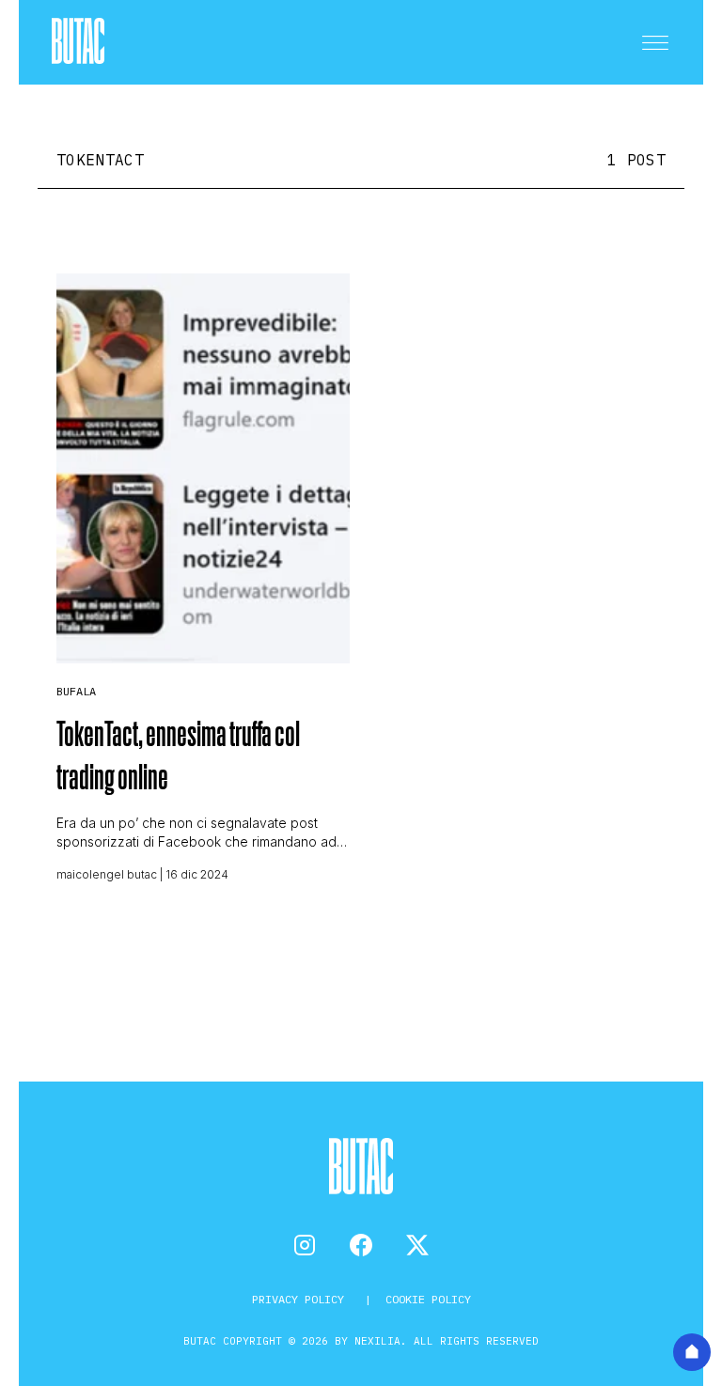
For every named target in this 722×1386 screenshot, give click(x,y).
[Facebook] (361, 1245)
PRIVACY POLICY (301, 1299)
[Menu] (655, 42)
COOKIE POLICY (428, 1299)
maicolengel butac (106, 874)
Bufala (76, 691)
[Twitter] (417, 1245)
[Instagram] (304, 1245)
